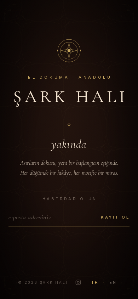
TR (95, 282)
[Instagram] (78, 282)
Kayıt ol (115, 217)
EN (113, 282)
